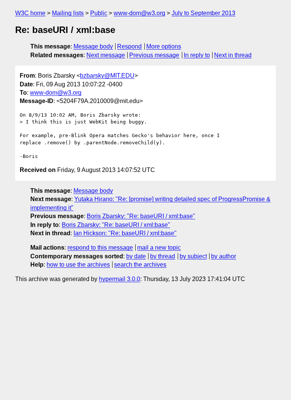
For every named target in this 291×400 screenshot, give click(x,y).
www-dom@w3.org (139, 13)
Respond (129, 46)
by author (223, 256)
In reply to (197, 55)
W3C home (30, 13)
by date (136, 256)
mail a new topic (159, 247)
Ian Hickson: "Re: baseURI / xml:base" (125, 233)
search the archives (140, 264)
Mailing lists (68, 13)
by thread (162, 256)
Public (98, 13)
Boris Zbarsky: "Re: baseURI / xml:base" (141, 216)
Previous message (154, 55)
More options (163, 46)
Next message (105, 55)
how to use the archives (78, 264)
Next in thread (233, 55)
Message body (93, 46)
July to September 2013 (203, 13)
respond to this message (100, 247)
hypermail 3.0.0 (119, 279)
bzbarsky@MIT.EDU (107, 75)
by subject (193, 256)
